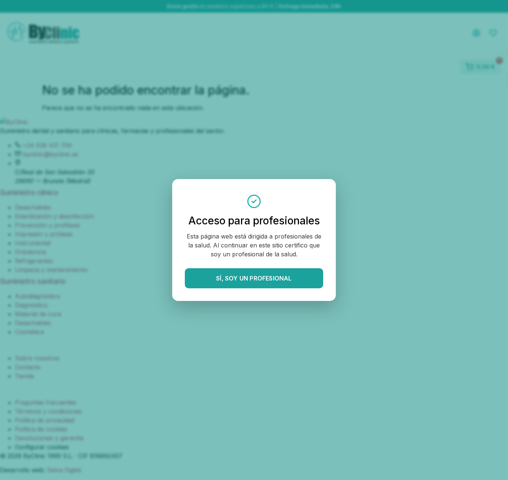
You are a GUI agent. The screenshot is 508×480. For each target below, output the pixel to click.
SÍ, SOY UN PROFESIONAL (254, 278)
